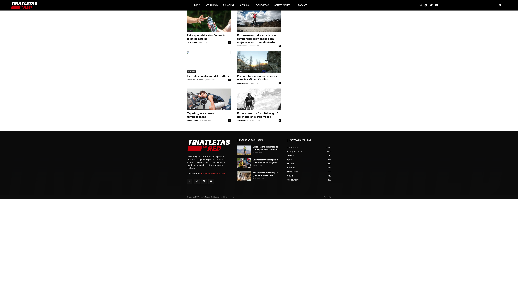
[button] (500, 5)
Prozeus (230, 197)
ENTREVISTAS (262, 5)
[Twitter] (204, 181)
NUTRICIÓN (245, 5)
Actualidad (191, 71)
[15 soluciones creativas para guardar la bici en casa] (244, 176)
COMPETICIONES (282, 5)
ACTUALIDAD (211, 5)
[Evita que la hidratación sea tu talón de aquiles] (209, 21)
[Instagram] (197, 181)
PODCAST (303, 5)
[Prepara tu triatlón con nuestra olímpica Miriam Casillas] (259, 62)
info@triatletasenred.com (213, 173)
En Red (190, 31)
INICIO (197, 5)
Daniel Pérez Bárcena (195, 80)
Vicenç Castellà (192, 120)
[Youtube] (211, 181)
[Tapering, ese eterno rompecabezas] (209, 99)
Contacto (327, 197)
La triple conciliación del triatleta (208, 76)
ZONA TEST (228, 5)
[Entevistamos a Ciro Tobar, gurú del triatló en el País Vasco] (259, 99)
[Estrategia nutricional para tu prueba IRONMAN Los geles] (244, 163)
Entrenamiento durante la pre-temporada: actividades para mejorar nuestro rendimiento (256, 39)
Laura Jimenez (192, 42)
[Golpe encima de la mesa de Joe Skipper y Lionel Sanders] (244, 150)
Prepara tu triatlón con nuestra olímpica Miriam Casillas (257, 78)
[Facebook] (189, 181)
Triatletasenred (242, 46)
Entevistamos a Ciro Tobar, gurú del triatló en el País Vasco (257, 115)
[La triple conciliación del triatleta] (209, 62)
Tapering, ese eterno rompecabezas (200, 115)
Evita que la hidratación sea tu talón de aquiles (206, 37)
